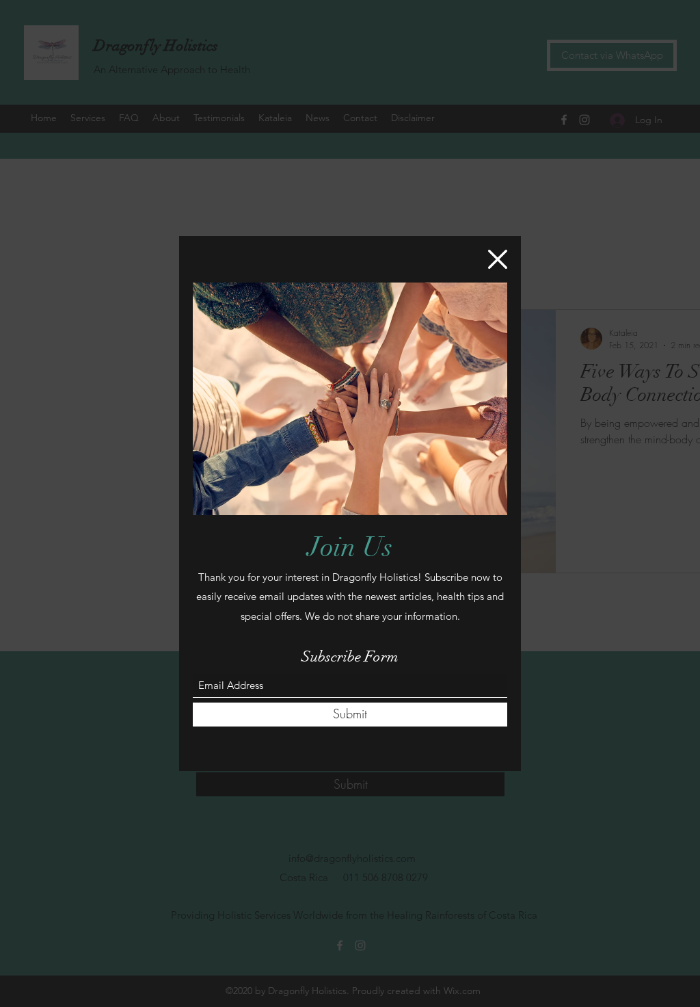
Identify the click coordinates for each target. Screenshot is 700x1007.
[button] (497, 259)
